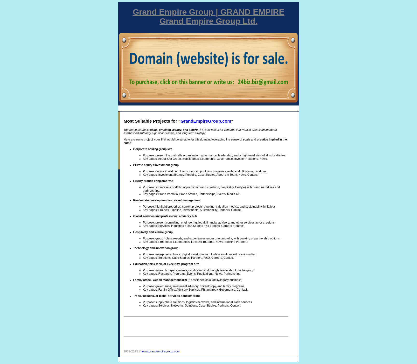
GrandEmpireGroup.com (206, 121)
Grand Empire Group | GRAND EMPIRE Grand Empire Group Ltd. (209, 16)
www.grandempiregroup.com (161, 351)
